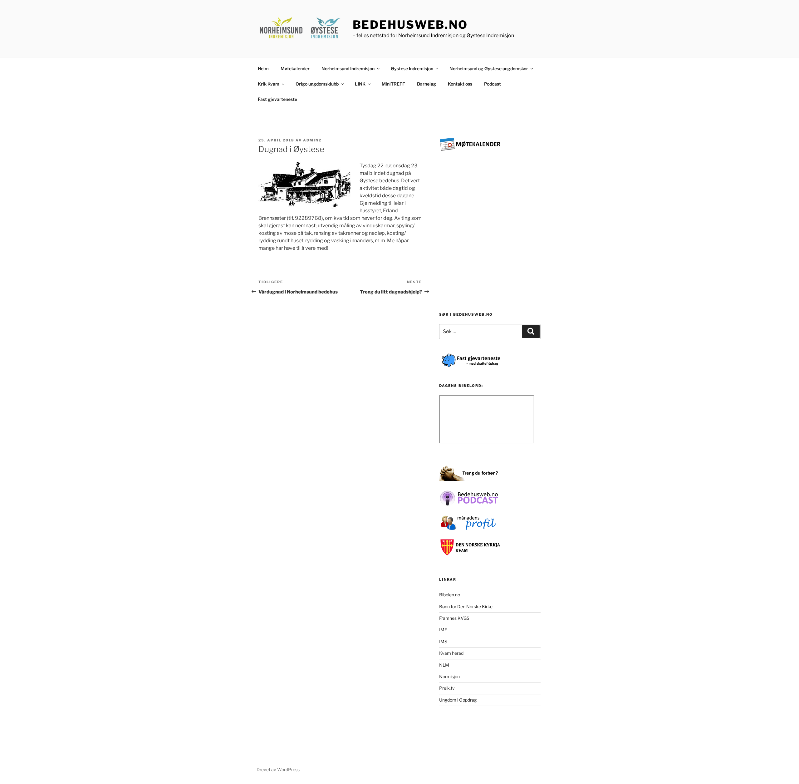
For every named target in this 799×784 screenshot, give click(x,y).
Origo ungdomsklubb (317, 83)
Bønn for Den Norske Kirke (466, 606)
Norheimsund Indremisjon (348, 68)
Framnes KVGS (454, 618)
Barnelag (426, 83)
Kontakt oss (460, 83)
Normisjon (449, 676)
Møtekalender (295, 68)
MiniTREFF (393, 83)
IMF (443, 629)
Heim (263, 68)
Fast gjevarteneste (277, 99)
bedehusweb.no (410, 25)
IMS (443, 641)
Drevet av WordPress (278, 769)
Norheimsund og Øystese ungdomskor (488, 68)
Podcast (492, 83)
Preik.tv (447, 688)
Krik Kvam (268, 83)
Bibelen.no (449, 594)
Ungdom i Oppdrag (458, 700)
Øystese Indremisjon (412, 68)
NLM (444, 665)
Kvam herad (451, 653)
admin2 (312, 140)
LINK (360, 83)
